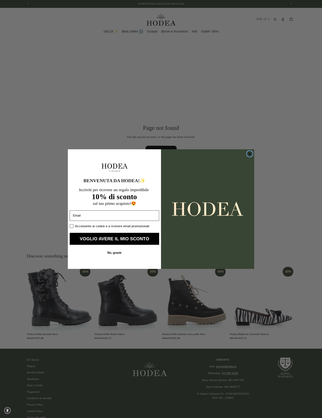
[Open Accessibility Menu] (7, 410)
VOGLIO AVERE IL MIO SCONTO (114, 238)
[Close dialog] (250, 154)
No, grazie (114, 252)
